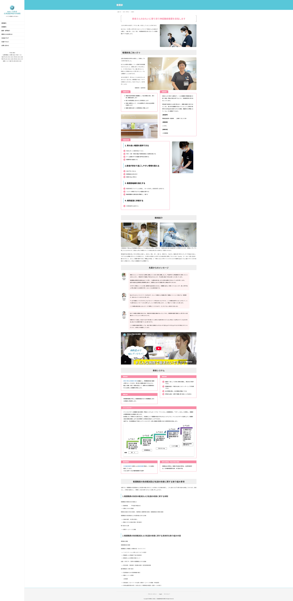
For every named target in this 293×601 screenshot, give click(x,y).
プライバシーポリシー (152, 594)
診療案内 (3, 27)
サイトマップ (166, 594)
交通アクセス (5, 42)
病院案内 (3, 23)
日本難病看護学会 (128, 466)
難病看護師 (141, 466)
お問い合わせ (5, 45)
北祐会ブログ (5, 38)
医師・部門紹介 (5, 30)
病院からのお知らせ (6, 34)
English (160, 594)
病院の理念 (126, 381)
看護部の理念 (133, 381)
